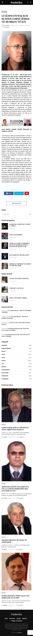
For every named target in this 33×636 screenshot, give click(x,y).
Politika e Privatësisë (16, 620)
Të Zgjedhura (5, 378)
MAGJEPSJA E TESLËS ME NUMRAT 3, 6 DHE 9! (19, 225)
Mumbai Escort (5, 322)
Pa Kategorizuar (6, 369)
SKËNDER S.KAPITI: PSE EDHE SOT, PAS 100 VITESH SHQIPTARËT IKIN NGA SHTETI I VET (15, 489)
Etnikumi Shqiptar (6, 348)
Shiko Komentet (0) (16, 203)
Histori (3, 354)
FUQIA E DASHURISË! (15, 235)
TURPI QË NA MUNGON (16, 288)
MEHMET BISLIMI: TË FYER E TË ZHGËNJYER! (14, 541)
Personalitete (5, 372)
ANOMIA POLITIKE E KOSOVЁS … (19, 278)
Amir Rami (19, 632)
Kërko (30, 214)
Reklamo (24, 618)
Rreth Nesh (12, 618)
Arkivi (6, 618)
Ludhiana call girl (6, 316)
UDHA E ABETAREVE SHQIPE (18, 298)
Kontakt (19, 618)
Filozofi (3, 351)
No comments (6, 27)
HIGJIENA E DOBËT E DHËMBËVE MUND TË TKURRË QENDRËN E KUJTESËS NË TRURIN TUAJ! (19, 244)
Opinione (4, 11)
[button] (2, 2)
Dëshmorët (4, 345)
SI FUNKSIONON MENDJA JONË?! (19, 255)
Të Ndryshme (5, 375)
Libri (3, 363)
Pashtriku (16, 2)
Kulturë (3, 360)
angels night (5, 310)
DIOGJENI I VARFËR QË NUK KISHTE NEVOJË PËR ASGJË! (20, 264)
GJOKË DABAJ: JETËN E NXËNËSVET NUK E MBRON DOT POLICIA (15, 428)
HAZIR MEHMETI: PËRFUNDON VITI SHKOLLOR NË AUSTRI (15, 597)
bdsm (3, 334)
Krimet (3, 357)
